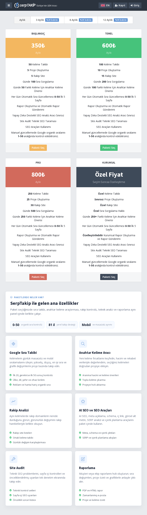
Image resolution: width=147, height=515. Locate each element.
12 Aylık (114, 20)
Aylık (22, 20)
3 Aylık (47, 20)
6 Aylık (80, 20)
